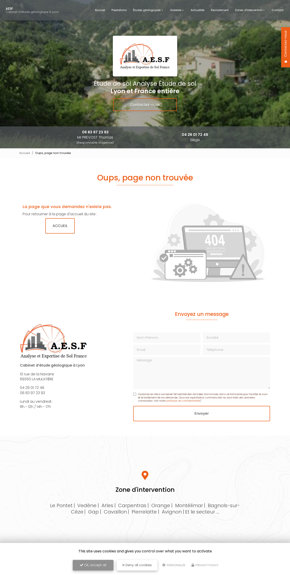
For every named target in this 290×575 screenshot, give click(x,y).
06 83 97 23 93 (95, 132)
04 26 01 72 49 (195, 134)
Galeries (175, 10)
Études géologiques (147, 10)
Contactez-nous (145, 104)
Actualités (198, 10)
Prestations (119, 10)
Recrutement (220, 10)
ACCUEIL (60, 225)
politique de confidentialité (183, 400)
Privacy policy (206, 565)
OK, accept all (94, 565)
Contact (277, 10)
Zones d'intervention (249, 10)
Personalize (176, 565)
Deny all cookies (138, 565)
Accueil (100, 10)
